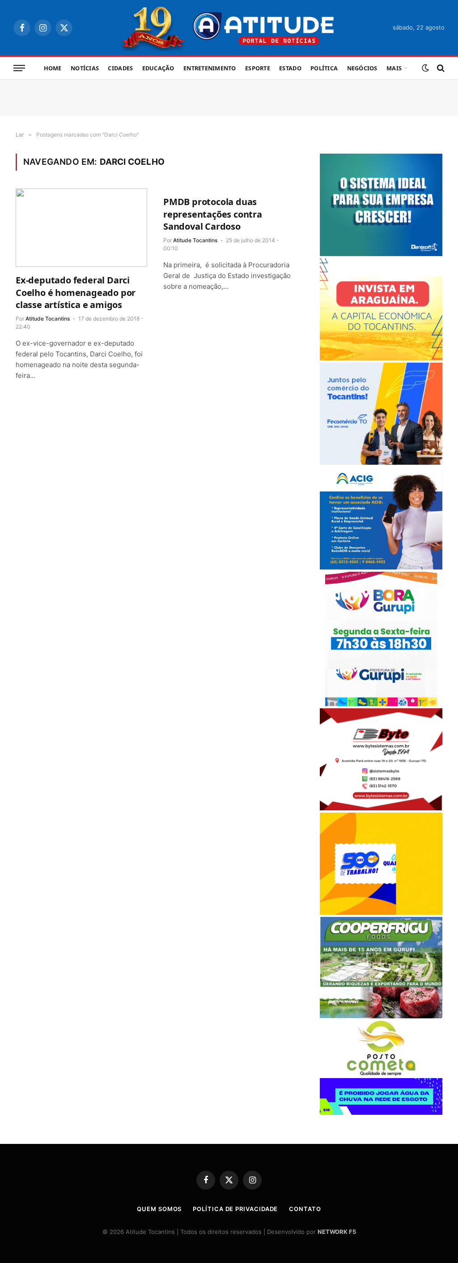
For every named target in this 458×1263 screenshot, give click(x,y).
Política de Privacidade (235, 1208)
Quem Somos (159, 1208)
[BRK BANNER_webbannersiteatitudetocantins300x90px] (381, 1112)
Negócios (362, 68)
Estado (290, 68)
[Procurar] (440, 68)
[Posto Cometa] (381, 1073)
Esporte (257, 68)
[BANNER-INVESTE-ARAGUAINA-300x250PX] (381, 358)
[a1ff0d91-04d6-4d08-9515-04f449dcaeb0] (381, 462)
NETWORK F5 (337, 1231)
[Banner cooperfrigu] (381, 1016)
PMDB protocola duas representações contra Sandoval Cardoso (212, 214)
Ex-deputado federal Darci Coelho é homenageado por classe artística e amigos (76, 292)
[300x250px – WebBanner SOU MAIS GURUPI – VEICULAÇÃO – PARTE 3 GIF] (381, 703)
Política (324, 68)
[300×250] (381, 912)
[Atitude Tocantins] (229, 28)
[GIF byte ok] (381, 808)
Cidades (120, 68)
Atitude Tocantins (47, 318)
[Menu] (19, 68)
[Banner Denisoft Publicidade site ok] (381, 253)
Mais (394, 68)
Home (53, 68)
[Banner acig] (381, 567)
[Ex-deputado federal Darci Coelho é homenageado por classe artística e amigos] (81, 227)
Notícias (85, 68)
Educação (158, 68)
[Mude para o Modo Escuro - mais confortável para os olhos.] (425, 68)
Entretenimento (209, 68)
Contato (305, 1208)
